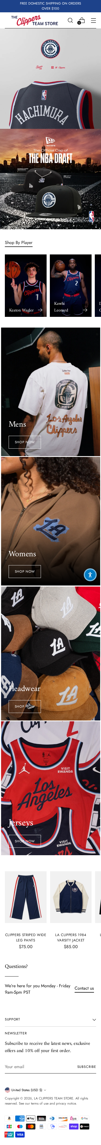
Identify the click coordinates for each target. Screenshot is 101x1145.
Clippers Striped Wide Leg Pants (25, 937)
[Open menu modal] (93, 20)
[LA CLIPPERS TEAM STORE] (34, 20)
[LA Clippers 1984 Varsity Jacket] (71, 897)
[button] (90, 574)
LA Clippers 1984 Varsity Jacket (70, 937)
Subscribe (86, 1066)
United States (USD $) (26, 1090)
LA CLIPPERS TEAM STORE (53, 1098)
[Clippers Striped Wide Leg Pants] (26, 897)
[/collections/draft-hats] (50, 179)
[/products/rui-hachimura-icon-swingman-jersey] (50, 78)
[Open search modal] (70, 20)
